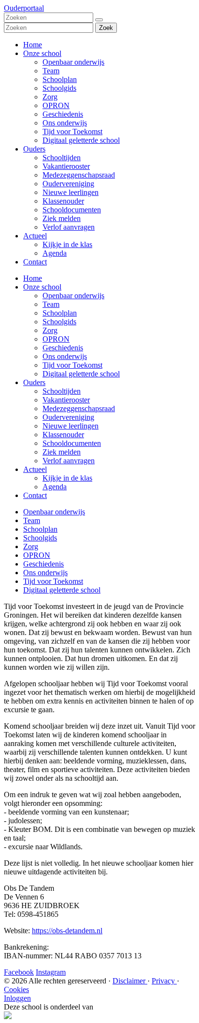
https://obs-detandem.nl (67, 930)
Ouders (34, 149)
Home (32, 45)
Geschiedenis (63, 114)
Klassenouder (63, 201)
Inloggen (17, 998)
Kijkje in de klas (67, 244)
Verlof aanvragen (69, 227)
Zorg (50, 97)
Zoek (106, 27)
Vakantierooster (66, 166)
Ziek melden (62, 218)
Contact (35, 262)
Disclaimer (130, 981)
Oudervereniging (68, 184)
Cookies (16, 989)
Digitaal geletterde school (81, 140)
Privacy (164, 981)
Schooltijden (62, 157)
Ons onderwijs (65, 123)
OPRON (56, 105)
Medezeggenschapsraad (79, 175)
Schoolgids (59, 88)
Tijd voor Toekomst (72, 131)
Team (51, 71)
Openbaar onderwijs (73, 62)
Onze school (42, 53)
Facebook (19, 972)
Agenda (55, 253)
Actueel (35, 236)
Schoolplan (60, 79)
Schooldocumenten (72, 210)
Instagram (51, 972)
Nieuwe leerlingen (71, 192)
